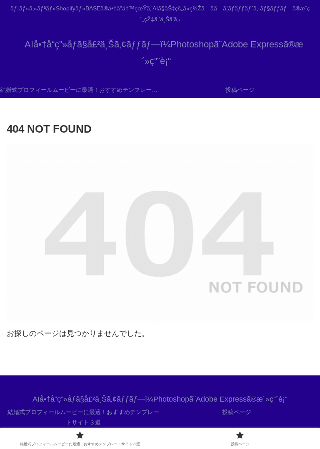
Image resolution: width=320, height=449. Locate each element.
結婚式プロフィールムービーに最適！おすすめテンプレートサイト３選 (83, 417)
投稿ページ (236, 412)
